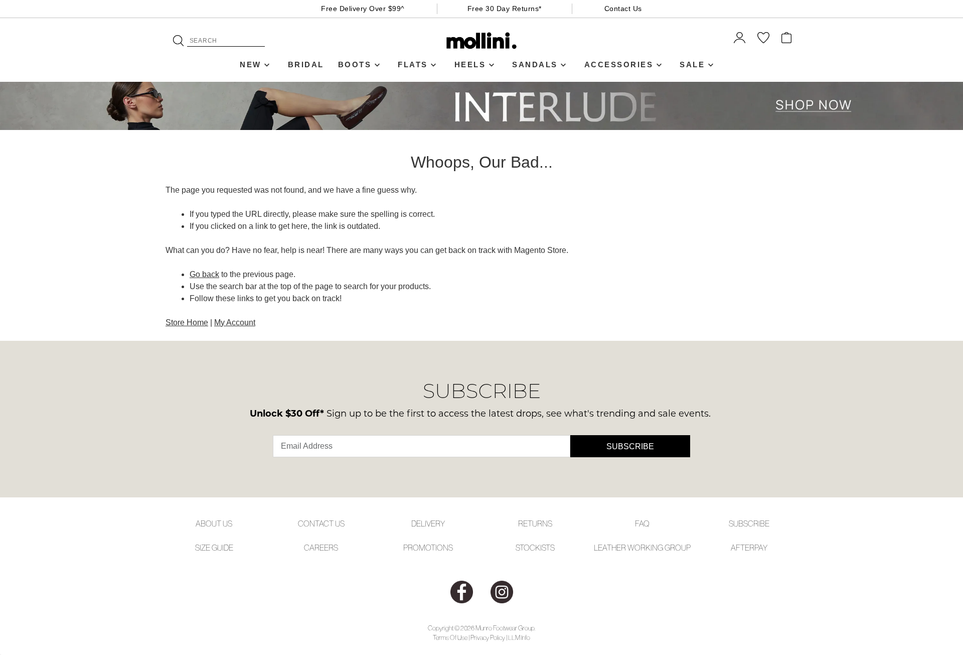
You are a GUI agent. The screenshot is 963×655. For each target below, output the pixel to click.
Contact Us (623, 9)
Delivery (428, 523)
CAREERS (321, 547)
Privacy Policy (487, 637)
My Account (234, 322)
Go (178, 40)
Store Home (187, 322)
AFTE (740, 547)
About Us (214, 523)
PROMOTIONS (428, 547)
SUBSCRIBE (749, 523)
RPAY (758, 547)
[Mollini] (482, 41)
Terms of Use (450, 637)
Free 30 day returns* (504, 9)
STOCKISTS (535, 547)
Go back (204, 274)
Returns (535, 523)
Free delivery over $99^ (363, 9)
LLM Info (519, 637)
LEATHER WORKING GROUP (642, 547)
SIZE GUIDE (214, 547)
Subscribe (630, 446)
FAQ (642, 523)
